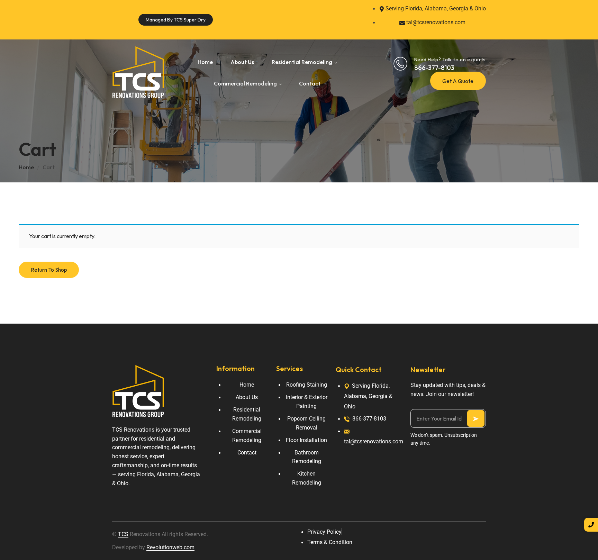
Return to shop (49, 269)
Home (26, 167)
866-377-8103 (434, 68)
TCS (123, 534)
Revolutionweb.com (170, 547)
